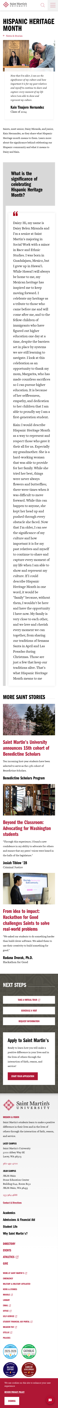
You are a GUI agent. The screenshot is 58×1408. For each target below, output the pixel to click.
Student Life (10, 1226)
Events (7, 1250)
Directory (9, 1244)
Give (5, 1263)
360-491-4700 (10, 1163)
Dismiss (11, 1401)
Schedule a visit (29, 1010)
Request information (29, 1021)
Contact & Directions (12, 1202)
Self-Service (8, 1316)
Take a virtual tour (27, 999)
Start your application (22, 1076)
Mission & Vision (11, 1117)
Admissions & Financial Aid (19, 1219)
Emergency (8, 1278)
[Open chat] (50, 1400)
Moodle (6, 1294)
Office (6, 1310)
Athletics (8, 1257)
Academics (9, 1212)
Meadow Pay (8, 1326)
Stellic (6, 1332)
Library (6, 1299)
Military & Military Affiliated (16, 1283)
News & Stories (14, 36)
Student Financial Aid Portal (16, 1321)
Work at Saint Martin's (13, 1272)
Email (5, 1305)
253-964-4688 (10, 1195)
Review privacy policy (14, 1391)
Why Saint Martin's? (15, 1233)
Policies (6, 1337)
